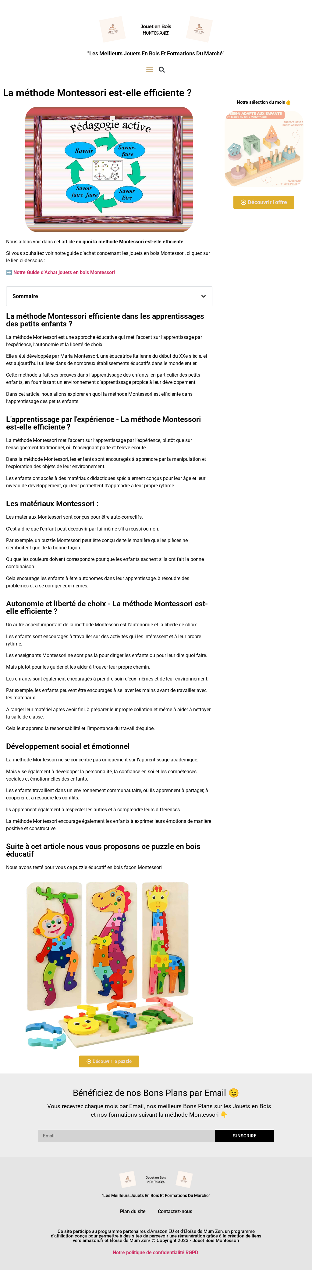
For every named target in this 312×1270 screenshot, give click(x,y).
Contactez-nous (175, 1211)
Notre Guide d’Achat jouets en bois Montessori (64, 272)
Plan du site (133, 1211)
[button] (150, 69)
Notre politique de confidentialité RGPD (155, 1252)
